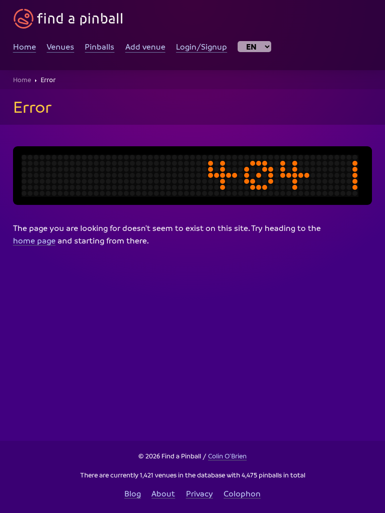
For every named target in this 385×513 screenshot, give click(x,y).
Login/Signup (201, 47)
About (163, 493)
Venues (60, 47)
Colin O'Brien (227, 455)
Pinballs (99, 47)
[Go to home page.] (68, 19)
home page (34, 240)
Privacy (199, 493)
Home (24, 47)
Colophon (242, 493)
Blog (132, 493)
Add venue (145, 47)
